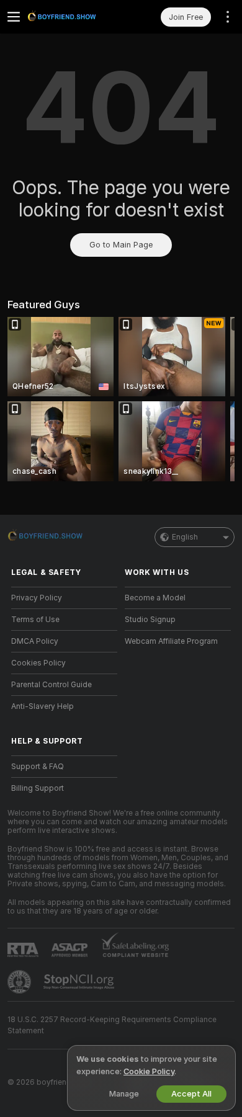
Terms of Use (35, 619)
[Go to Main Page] (74, 17)
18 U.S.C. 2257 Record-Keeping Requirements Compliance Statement (112, 1025)
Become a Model (155, 598)
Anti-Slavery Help (42, 706)
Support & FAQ (37, 766)
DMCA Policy (34, 641)
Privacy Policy (36, 598)
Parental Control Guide (51, 684)
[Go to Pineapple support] (20, 982)
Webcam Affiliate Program (171, 641)
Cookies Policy (38, 663)
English (185, 537)
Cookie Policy (148, 1071)
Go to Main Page (121, 244)
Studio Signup (150, 619)
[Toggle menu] (13, 16)
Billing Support (37, 788)
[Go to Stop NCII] (80, 981)
